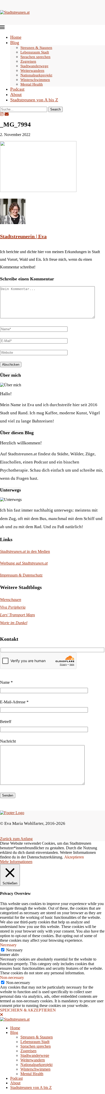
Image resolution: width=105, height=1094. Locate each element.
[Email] (7, 114)
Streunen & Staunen (36, 48)
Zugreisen (28, 61)
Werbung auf (24, 563)
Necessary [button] (8, 945)
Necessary (14, 950)
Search (55, 109)
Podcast (17, 89)
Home (15, 37)
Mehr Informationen (16, 861)
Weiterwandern (32, 71)
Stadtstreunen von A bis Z (34, 99)
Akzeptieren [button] (74, 857)
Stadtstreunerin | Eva (23, 236)
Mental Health (31, 84)
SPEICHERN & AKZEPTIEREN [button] (28, 1010)
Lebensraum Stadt (34, 52)
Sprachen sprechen (35, 57)
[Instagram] (2, 114)
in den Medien (25, 551)
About (16, 94)
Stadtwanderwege (34, 66)
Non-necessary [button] (12, 977)
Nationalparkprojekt (36, 75)
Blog (14, 42)
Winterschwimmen (35, 80)
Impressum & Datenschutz (21, 575)
